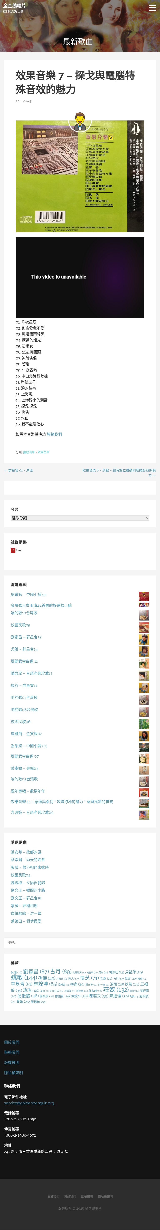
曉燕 (142, 978)
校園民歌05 (20, 625)
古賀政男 (79, 972)
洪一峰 (103, 984)
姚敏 (24, 977)
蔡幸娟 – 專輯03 (24, 768)
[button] (154, 7)
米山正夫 (56, 990)
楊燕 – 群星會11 (24, 685)
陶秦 (134, 996)
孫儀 (46, 978)
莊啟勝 (95, 990)
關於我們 (11, 1042)
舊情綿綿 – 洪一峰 (26, 913)
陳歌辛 (79, 996)
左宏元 (61, 978)
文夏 (106, 978)
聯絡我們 (54, 434)
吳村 (103, 972)
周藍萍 (134, 972)
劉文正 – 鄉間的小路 (28, 890)
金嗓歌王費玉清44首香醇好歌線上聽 (41, 605)
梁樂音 (63, 984)
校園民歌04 (20, 875)
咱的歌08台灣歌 (24, 709)
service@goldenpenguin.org (29, 1103)
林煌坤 (45, 984)
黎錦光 (38, 1001)
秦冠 (44, 991)
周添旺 (116, 972)
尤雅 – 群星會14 (24, 649)
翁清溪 (69, 990)
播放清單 (29, 452)
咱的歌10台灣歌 (24, 613)
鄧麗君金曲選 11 (24, 661)
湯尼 (117, 984)
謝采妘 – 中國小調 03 (29, 746)
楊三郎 (91, 984)
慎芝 (89, 978)
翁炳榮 (82, 990)
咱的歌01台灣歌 (24, 697)
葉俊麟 (28, 995)
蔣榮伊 (47, 996)
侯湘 (16, 972)
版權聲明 (11, 1062)
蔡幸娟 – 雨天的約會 (28, 860)
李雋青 (21, 984)
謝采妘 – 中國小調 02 (28, 594)
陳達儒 (119, 996)
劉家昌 (36, 971)
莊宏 (134, 990)
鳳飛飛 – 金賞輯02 (26, 734)
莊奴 (116, 989)
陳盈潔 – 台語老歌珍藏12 (31, 673)
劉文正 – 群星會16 (26, 898)
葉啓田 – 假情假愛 (26, 921)
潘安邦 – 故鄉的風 (26, 852)
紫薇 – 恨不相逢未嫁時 (30, 867)
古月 (60, 971)
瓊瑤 (31, 990)
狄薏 (132, 984)
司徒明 (92, 972)
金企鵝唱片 (14, 5)
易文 (131, 978)
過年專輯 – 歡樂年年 (28, 791)
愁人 (73, 978)
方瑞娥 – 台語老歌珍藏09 (32, 812)
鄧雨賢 (62, 996)
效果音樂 (43, 452)
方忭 (118, 978)
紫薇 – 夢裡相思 (24, 906)
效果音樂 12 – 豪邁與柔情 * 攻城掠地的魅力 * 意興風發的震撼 (62, 802)
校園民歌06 (20, 722)
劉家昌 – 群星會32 (26, 637)
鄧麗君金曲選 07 (25, 756)
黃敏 (23, 1002)
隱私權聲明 (13, 1073)
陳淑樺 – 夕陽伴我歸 (28, 883)
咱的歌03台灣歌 (24, 779)
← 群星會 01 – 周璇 (18, 470)
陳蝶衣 (98, 996)
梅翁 (77, 984)
